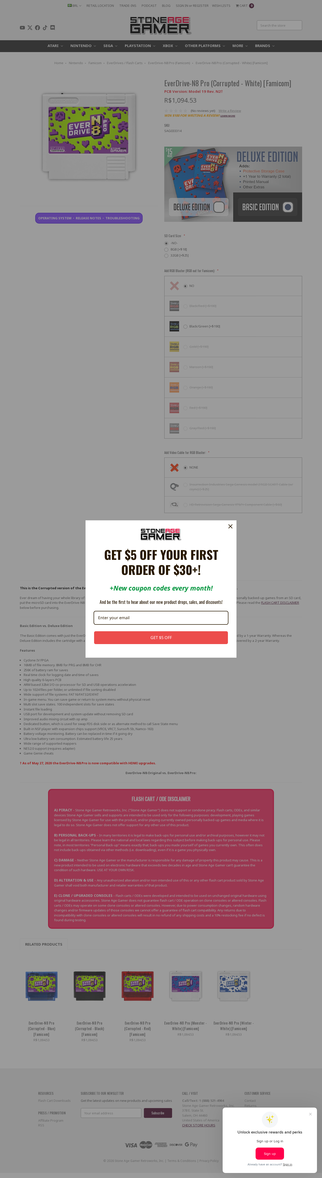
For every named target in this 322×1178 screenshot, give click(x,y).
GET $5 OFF (161, 637)
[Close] (230, 526)
